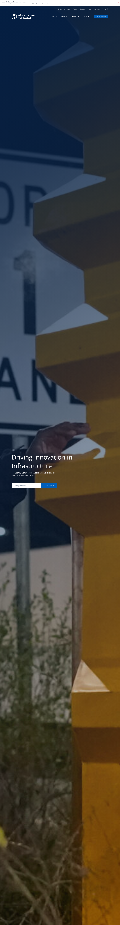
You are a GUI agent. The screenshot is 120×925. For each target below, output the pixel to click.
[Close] (118, 3)
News (90, 9)
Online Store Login (64, 9)
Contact (97, 9)
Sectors (54, 16)
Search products (49, 485)
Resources (75, 16)
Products (64, 16)
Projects (86, 16)
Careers (82, 9)
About (75, 9)
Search (106, 9)
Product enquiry (101, 16)
